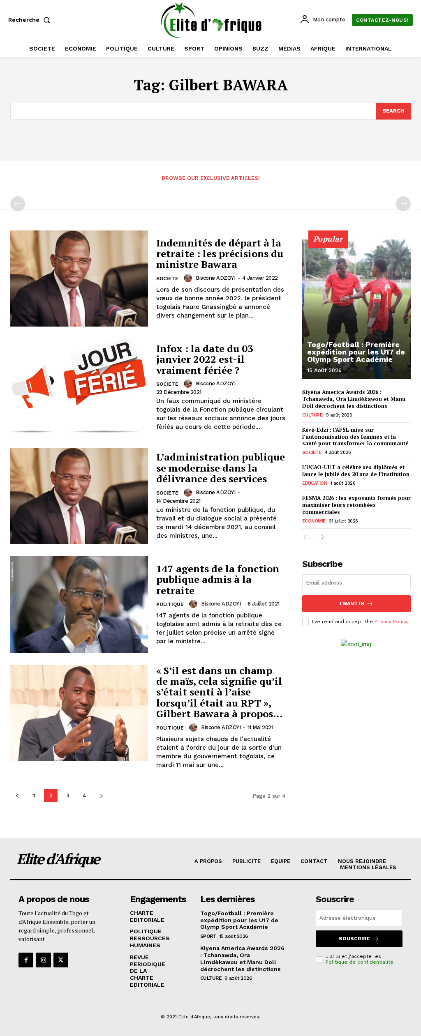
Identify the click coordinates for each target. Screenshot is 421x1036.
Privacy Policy (391, 621)
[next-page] (101, 795)
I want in (352, 603)
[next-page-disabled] (403, 203)
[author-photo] (189, 278)
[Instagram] (43, 960)
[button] (30, 19)
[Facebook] (26, 960)
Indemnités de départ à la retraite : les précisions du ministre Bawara (219, 253)
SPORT (208, 936)
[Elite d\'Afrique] (211, 20)
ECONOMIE (314, 521)
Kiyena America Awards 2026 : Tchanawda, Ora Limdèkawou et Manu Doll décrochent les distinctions (353, 399)
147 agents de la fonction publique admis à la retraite (217, 579)
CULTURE (312, 415)
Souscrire (354, 939)
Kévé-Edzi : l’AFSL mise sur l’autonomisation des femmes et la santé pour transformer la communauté (355, 436)
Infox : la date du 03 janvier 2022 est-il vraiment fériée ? (204, 359)
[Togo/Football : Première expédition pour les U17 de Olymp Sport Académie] (356, 309)
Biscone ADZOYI (215, 278)
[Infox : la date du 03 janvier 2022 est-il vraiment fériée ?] (79, 387)
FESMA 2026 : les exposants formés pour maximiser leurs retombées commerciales (356, 505)
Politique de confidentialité (359, 962)
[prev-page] (17, 203)
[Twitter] (60, 960)
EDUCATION (314, 483)
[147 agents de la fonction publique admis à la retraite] (79, 604)
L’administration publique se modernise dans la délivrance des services (220, 467)
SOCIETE (167, 278)
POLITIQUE (170, 604)
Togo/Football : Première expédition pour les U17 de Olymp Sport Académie (356, 352)
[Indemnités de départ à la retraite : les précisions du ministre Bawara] (79, 278)
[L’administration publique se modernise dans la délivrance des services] (79, 496)
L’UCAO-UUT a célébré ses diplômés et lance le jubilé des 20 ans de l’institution (355, 470)
